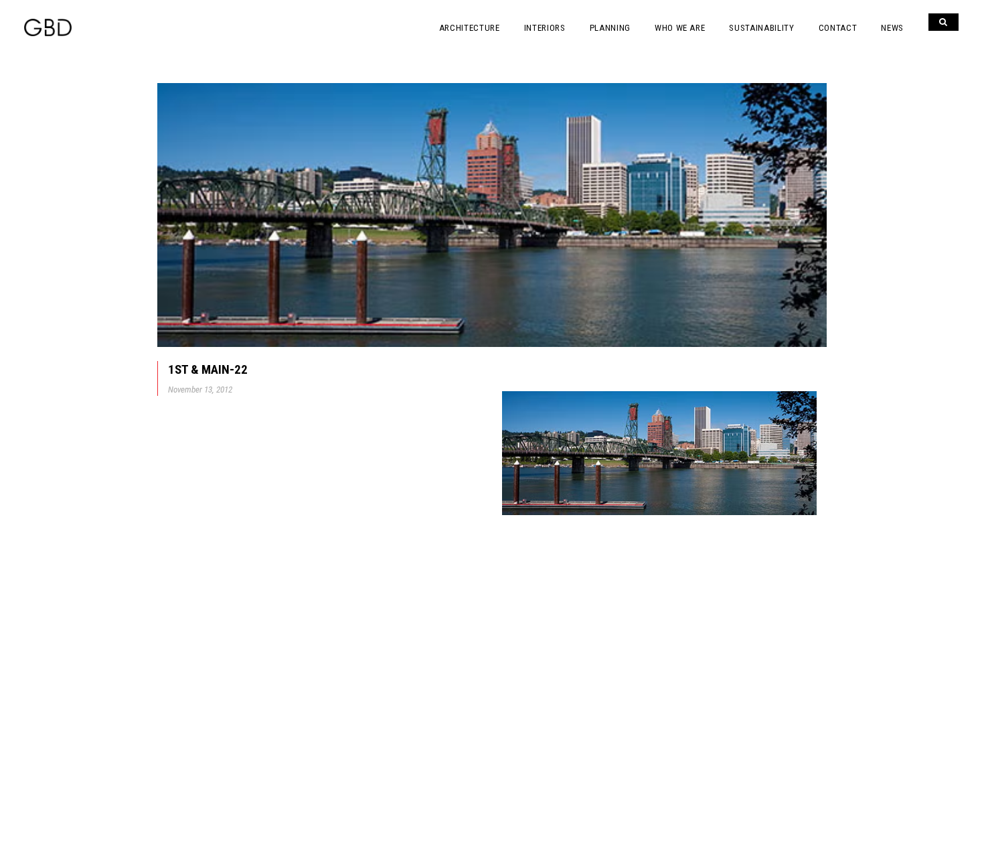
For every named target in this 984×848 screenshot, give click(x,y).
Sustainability (761, 28)
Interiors (545, 28)
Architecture (469, 28)
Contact (838, 28)
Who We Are (680, 28)
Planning (610, 28)
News (892, 28)
